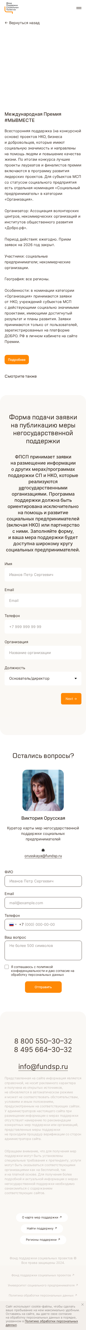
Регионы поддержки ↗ (43, 1239)
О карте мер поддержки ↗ (42, 1217)
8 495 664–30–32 (43, 1049)
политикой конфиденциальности (32, 969)
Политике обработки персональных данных (42, 1323)
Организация (16, 642)
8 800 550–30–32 (43, 1041)
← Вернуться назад (22, 23)
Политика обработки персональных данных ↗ (43, 1295)
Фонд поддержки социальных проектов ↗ (43, 1275)
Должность (15, 667)
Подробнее (16, 360)
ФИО (9, 872)
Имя (8, 563)
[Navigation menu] (78, 8)
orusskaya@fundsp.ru (43, 855)
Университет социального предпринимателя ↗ (43, 1285)
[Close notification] (82, 1304)
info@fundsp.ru (43, 1066)
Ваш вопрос (15, 937)
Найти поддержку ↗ (42, 1228)
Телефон (12, 615)
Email (9, 589)
